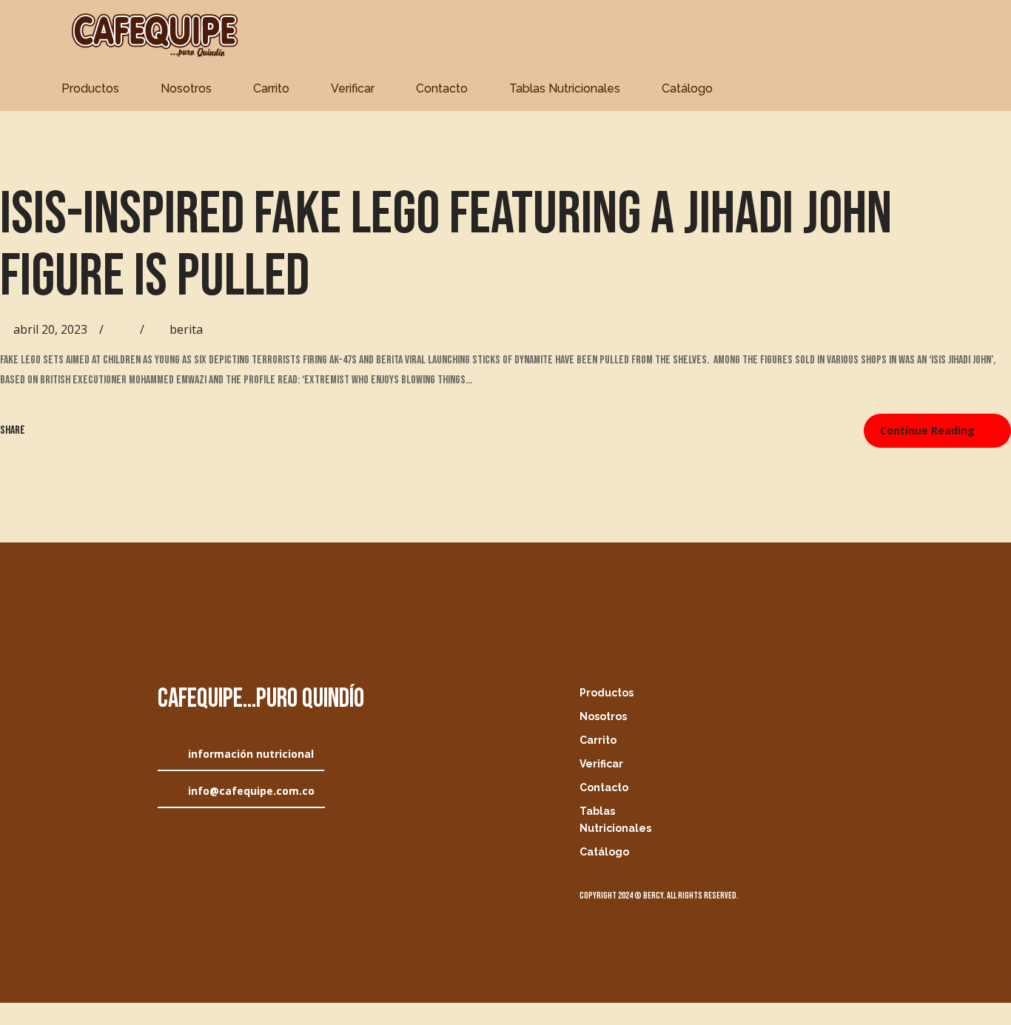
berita (186, 329)
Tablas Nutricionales (564, 88)
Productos (90, 88)
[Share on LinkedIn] (82, 430)
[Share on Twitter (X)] (60, 430)
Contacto (442, 88)
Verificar (352, 88)
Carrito (271, 88)
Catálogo (687, 88)
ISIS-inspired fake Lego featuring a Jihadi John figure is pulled (446, 245)
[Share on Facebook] (39, 430)
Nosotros (186, 88)
